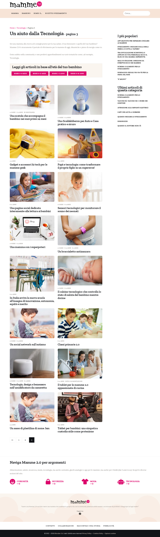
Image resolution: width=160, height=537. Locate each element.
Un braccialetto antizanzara (74, 251)
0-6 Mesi (13, 112)
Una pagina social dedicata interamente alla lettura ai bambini (30, 209)
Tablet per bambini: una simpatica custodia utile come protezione (78, 430)
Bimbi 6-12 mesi (39, 73)
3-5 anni (13, 161)
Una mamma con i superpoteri (27, 247)
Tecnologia (21, 28)
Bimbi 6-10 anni (77, 73)
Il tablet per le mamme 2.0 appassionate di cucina (73, 386)
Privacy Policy (87, 533)
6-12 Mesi (20, 112)
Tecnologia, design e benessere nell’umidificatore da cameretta (28, 386)
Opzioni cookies (110, 533)
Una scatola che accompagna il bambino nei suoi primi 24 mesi (28, 117)
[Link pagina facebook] (80, 514)
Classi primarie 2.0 (68, 344)
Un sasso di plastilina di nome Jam (30, 428)
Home (12, 28)
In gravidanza (29, 112)
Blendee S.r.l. (59, 533)
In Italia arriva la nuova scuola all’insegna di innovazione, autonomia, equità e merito (32, 301)
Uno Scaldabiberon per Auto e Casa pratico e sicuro (78, 122)
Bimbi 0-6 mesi (20, 73)
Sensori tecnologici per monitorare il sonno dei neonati (79, 209)
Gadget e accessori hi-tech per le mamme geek (28, 166)
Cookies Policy (98, 533)
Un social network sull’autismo (28, 344)
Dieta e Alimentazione (73, 381)
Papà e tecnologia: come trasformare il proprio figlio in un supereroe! (79, 166)
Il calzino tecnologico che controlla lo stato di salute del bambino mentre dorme (79, 295)
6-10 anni (61, 161)
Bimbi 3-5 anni (58, 73)
